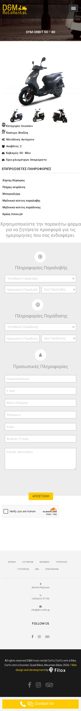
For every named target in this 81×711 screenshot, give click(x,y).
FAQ (37, 569)
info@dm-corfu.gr (40, 610)
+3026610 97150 (40, 598)
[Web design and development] (57, 669)
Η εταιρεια (27, 562)
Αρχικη (12, 562)
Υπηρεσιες (61, 562)
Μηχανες (45, 562)
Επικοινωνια (51, 569)
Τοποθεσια (23, 569)
